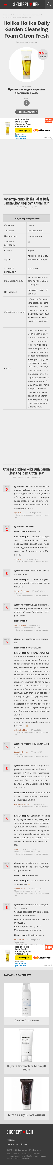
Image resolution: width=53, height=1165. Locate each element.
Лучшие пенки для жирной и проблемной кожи (26, 91)
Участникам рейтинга (17, 1144)
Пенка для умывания (20, 137)
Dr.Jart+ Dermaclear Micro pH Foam (26, 1067)
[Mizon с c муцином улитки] (26, 1094)
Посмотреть (24, 130)
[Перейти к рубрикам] (5, 4)
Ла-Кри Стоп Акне (26, 1020)
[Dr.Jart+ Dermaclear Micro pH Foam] (26, 1045)
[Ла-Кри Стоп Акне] (26, 1000)
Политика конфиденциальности (23, 1155)
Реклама (11, 1140)
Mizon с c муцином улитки (26, 1115)
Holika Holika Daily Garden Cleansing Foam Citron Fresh (23, 123)
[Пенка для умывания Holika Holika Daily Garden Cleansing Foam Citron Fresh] (8, 128)
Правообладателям (21, 1158)
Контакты (37, 1150)
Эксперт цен (26, 4)
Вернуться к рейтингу (26, 112)
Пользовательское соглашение (19, 1154)
